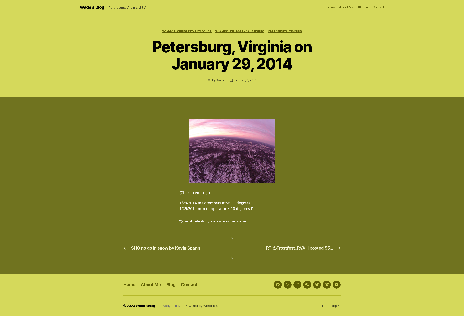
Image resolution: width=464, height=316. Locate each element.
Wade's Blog (92, 7)
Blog (361, 7)
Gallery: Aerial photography (187, 30)
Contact (378, 7)
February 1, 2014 (246, 80)
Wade (220, 80)
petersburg (200, 221)
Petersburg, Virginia (285, 30)
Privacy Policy (170, 306)
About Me (346, 7)
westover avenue (234, 221)
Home (330, 7)
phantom (216, 221)
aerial (188, 221)
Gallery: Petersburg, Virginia (239, 30)
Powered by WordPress (202, 306)
